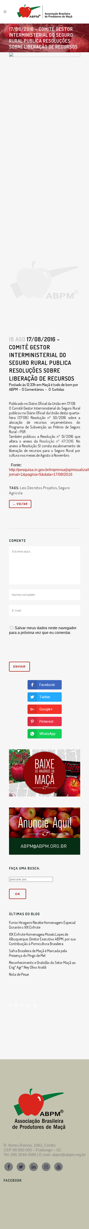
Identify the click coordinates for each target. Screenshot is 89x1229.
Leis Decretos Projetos (38, 487)
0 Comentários (33, 389)
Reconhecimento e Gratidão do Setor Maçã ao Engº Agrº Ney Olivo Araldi (42, 965)
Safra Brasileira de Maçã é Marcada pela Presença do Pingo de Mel (38, 953)
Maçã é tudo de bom (57, 384)
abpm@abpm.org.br (68, 1155)
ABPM (13, 389)
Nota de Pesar (19, 974)
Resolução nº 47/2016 (56, 441)
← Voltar (20, 504)
